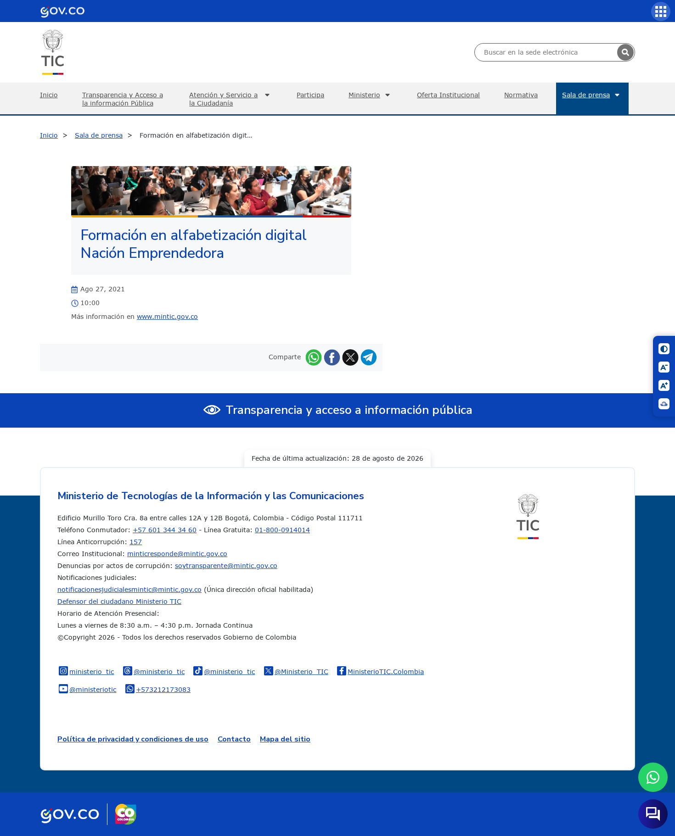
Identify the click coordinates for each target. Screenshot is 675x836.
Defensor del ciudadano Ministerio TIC (119, 601)
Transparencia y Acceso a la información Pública (122, 99)
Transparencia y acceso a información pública (348, 410)
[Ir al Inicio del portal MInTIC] (52, 52)
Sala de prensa (586, 95)
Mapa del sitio (285, 739)
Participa (310, 95)
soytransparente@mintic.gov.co (226, 565)
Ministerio (364, 95)
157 (135, 542)
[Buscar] (625, 52)
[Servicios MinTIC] (660, 11)
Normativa (521, 95)
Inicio (49, 95)
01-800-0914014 (282, 530)
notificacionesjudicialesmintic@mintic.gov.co (129, 589)
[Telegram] (369, 357)
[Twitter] (350, 357)
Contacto (234, 739)
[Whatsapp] (313, 357)
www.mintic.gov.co (167, 316)
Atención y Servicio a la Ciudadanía (223, 99)
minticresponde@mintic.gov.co (177, 553)
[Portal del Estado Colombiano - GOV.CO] (62, 11)
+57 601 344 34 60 (165, 530)
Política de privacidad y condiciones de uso (132, 739)
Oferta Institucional (448, 95)
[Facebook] (332, 357)
